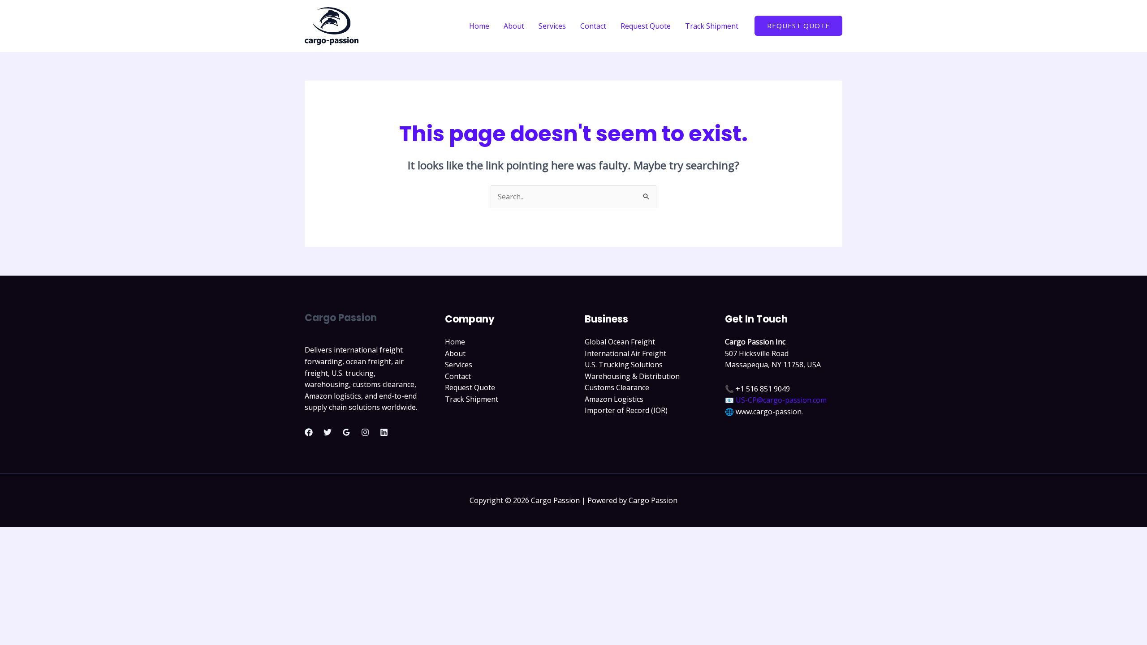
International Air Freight (625, 353)
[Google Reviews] (346, 432)
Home (479, 26)
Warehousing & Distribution (632, 376)
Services (552, 26)
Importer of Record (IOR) (626, 410)
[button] (798, 26)
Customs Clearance (617, 387)
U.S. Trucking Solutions (624, 365)
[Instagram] (365, 432)
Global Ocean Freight (620, 342)
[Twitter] (327, 432)
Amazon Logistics (614, 399)
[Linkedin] (384, 432)
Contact (593, 26)
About (514, 26)
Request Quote (646, 26)
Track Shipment (711, 26)
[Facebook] (309, 432)
